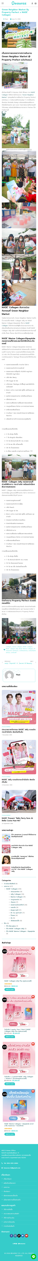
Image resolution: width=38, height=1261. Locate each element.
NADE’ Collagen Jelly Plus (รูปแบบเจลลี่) (17, 981)
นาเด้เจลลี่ (13, 653)
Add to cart (9, 989)
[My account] (32, 3)
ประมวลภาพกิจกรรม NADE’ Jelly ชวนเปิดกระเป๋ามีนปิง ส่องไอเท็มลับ (19, 730)
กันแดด (13, 902)
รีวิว (5, 923)
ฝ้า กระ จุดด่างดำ (16, 913)
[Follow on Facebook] (11, 1235)
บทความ (6, 886)
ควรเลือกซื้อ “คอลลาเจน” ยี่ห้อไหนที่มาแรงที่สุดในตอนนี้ (22, 857)
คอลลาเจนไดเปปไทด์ (17, 905)
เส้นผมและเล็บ (15, 921)
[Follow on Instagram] (15, 1235)
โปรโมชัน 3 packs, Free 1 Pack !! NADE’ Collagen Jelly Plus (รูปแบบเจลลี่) (17, 1030)
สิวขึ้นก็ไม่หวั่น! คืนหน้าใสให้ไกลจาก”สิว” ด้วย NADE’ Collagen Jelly (22, 869)
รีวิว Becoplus (11, 926)
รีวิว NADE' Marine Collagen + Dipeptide (20, 931)
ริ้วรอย (13, 915)
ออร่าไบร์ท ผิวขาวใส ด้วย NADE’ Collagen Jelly (22, 846)
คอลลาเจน (15, 651)
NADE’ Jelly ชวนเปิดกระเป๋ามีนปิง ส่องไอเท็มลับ (18, 780)
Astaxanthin (15, 892)
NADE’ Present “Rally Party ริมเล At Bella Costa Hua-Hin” (17, 819)
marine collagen (17, 647)
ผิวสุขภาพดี (14, 910)
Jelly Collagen (16, 894)
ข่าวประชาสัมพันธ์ (6, 727)
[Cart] (35, 3)
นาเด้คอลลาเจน (23, 651)
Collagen (8, 647)
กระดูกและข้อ (15, 899)
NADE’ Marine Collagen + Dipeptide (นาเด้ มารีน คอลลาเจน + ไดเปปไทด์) (18, 1125)
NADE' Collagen (27, 647)
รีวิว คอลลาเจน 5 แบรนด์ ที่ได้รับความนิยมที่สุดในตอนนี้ (23, 836)
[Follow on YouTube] (26, 1235)
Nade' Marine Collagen (26, 649)
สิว (11, 918)
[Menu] (2, 3)
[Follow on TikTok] (19, 1235)
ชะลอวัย (13, 907)
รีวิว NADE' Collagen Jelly (15, 929)
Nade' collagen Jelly (12, 649)
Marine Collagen (17, 897)
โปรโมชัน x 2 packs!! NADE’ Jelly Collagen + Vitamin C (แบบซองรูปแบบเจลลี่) (18, 1077)
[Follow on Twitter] (22, 1235)
